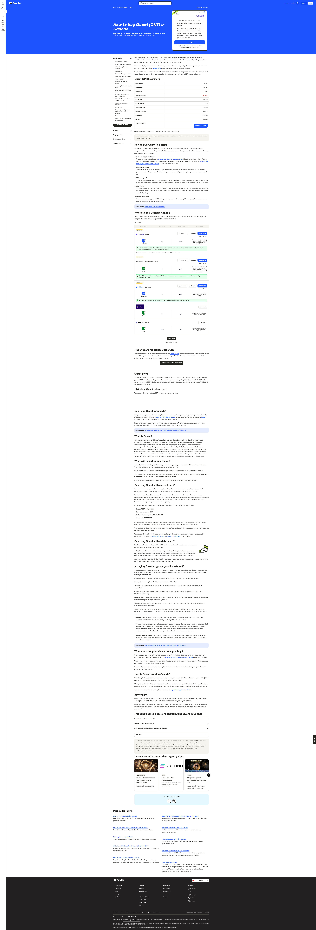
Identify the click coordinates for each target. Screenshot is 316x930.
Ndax (146, 307)
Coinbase (148, 287)
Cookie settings (157, 912)
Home (114, 7)
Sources (117, 116)
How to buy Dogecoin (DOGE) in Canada (175, 850)
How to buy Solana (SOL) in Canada (174, 839)
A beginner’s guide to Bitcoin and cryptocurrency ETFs (196, 780)
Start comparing (122, 125)
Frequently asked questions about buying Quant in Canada (122, 111)
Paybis (147, 322)
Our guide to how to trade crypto (155, 206)
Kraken (147, 234)
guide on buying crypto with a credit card (166, 536)
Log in (304, 3)
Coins (130, 7)
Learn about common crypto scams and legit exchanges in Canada (165, 645)
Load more (171, 338)
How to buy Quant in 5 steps (123, 64)
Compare (193, 233)
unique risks (157, 68)
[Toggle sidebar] (6, 11)
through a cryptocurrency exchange (170, 159)
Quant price (118, 71)
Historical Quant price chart (122, 73)
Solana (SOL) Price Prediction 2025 (168, 779)
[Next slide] (208, 775)
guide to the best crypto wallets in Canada (178, 657)
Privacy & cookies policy (145, 912)
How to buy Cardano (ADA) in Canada (126, 857)
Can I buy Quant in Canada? (123, 76)
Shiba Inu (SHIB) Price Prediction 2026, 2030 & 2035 (130, 846)
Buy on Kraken (200, 125)
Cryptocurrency (122, 7)
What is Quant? (119, 79)
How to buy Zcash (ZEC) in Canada (125, 816)
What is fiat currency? (169, 862)
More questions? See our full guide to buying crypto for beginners (165, 430)
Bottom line (118, 107)
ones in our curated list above (165, 417)
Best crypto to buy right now (123, 837)
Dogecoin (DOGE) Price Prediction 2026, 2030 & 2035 (180, 816)
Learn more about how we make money (131, 920)
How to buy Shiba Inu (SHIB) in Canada (175, 827)
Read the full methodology (172, 362)
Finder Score (174, 353)
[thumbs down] (174, 801)
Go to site (202, 233)
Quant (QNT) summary (121, 61)
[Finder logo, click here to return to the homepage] (17, 3)
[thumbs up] (169, 801)
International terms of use (131, 912)
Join (310, 3)
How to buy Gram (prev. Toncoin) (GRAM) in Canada (130, 827)
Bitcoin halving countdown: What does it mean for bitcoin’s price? (145, 780)
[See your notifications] (297, 3)
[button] (189, 42)
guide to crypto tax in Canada (182, 690)
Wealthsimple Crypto (151, 261)
